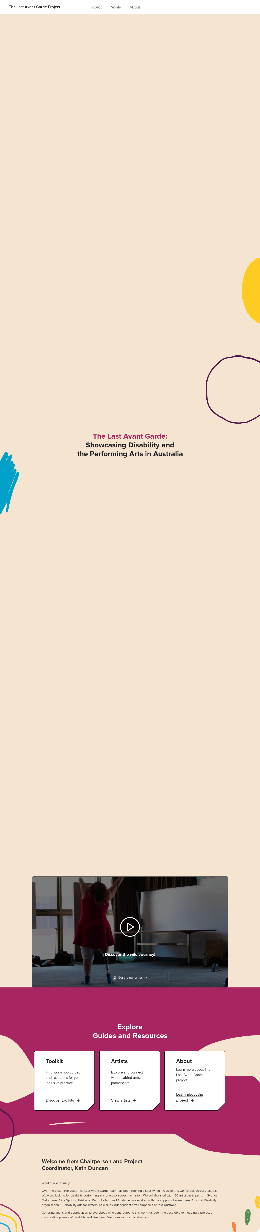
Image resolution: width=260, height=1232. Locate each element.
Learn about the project (189, 1097)
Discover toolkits (60, 1100)
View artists (121, 1100)
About (135, 7)
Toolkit (96, 7)
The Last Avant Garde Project (34, 7)
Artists (116, 7)
